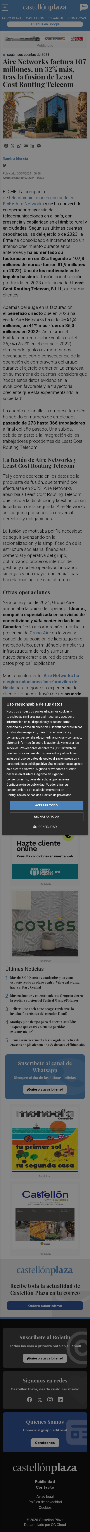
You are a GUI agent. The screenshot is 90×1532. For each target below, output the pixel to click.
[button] (45, 826)
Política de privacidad (56, 795)
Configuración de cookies (24, 795)
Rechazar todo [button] (46, 816)
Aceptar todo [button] (46, 805)
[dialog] (45, 766)
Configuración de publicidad (26, 784)
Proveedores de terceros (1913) (42, 748)
